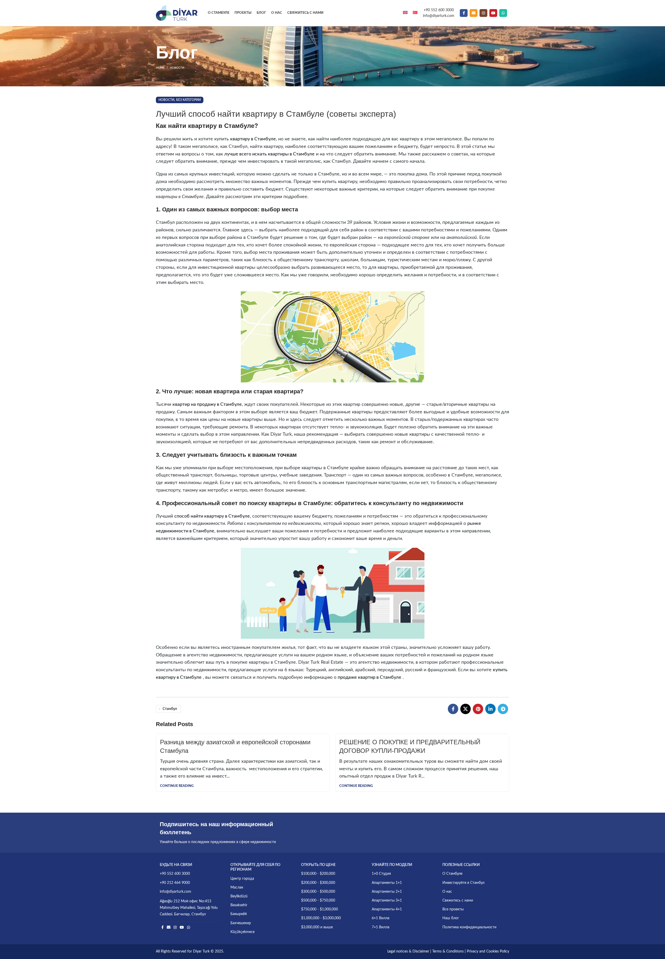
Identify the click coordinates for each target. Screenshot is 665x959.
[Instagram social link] (483, 13)
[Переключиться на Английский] (405, 13)
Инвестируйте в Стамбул (463, 883)
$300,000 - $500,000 (318, 891)
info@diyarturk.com (438, 16)
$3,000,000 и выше (317, 927)
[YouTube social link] (493, 13)
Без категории (188, 99)
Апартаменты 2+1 (387, 891)
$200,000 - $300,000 (318, 883)
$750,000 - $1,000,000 (319, 909)
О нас (447, 891)
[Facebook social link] (464, 13)
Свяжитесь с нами (457, 900)
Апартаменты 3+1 (387, 900)
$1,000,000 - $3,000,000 (321, 918)
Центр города (242, 878)
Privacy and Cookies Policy (488, 951)
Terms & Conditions (448, 951)
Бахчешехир (240, 923)
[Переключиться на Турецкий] (415, 13)
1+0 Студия (381, 874)
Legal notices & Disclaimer (408, 951)
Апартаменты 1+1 (387, 883)
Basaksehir (238, 905)
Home (160, 67)
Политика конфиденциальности (469, 927)
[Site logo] (176, 13)
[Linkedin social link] (490, 709)
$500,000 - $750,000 (318, 900)
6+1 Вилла (380, 918)
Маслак (236, 887)
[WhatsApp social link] (503, 13)
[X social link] (465, 709)
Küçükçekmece (242, 932)
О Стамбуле (452, 874)
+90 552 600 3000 (439, 10)
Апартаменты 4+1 (387, 909)
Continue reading (177, 786)
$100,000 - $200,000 (318, 874)
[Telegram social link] (503, 709)
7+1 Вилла (380, 927)
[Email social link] (473, 13)
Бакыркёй (238, 914)
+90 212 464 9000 (175, 883)
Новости (177, 67)
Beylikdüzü (239, 896)
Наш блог (450, 918)
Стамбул (170, 709)
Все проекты (453, 909)
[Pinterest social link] (478, 709)
